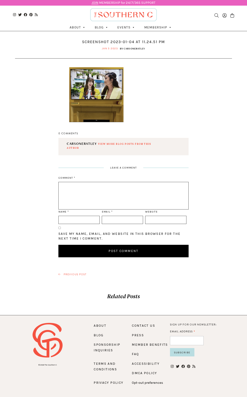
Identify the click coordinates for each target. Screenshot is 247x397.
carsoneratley (134, 48)
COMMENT (66, 177)
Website (151, 211)
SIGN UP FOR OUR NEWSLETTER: (193, 325)
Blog (99, 27)
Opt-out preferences (147, 383)
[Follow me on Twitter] (20, 15)
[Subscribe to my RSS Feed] (36, 15)
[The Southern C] (123, 14)
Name (63, 211)
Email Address (182, 331)
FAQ (135, 354)
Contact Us (143, 326)
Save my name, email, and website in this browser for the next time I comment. (119, 236)
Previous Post (75, 274)
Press (138, 335)
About (75, 27)
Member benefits (150, 345)
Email (107, 211)
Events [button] (124, 27)
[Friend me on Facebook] (25, 15)
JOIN (94, 3)
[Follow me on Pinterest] (31, 15)
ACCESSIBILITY (145, 364)
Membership (155, 27)
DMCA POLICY (144, 373)
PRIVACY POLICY (108, 383)
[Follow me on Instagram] (14, 15)
